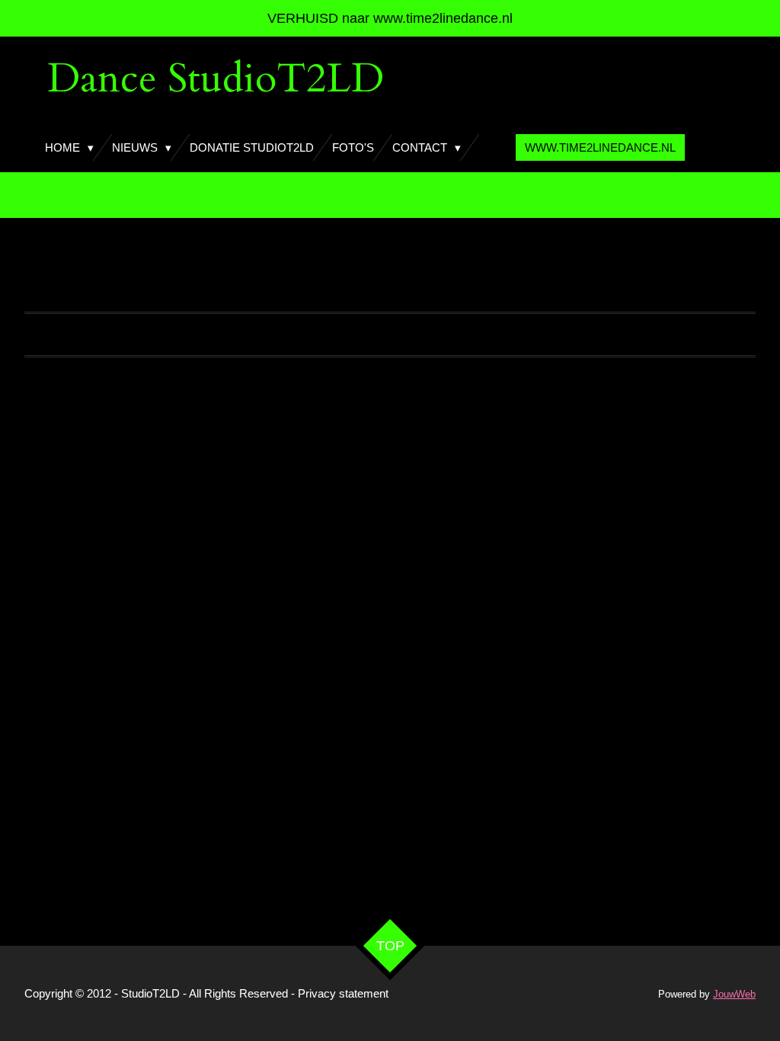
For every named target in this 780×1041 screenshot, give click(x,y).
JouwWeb (734, 994)
